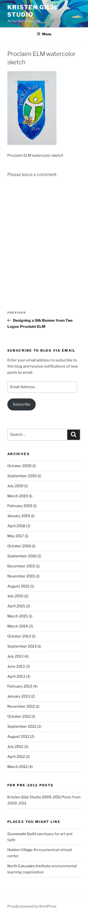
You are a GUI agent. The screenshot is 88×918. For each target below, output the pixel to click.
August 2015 (18, 586)
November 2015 (21, 576)
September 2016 (22, 556)
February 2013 (19, 686)
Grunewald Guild (21, 834)
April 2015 (16, 606)
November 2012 (21, 706)
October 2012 (19, 716)
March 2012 (17, 767)
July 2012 (15, 746)
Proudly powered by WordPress (31, 906)
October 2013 (19, 636)
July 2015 (15, 596)
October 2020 (19, 466)
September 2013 (22, 646)
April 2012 (16, 756)
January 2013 (18, 696)
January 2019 (18, 516)
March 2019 (17, 496)
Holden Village (20, 850)
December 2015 (21, 566)
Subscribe (21, 404)
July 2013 (15, 656)
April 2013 (16, 676)
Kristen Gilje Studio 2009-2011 (34, 797)
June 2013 (16, 666)
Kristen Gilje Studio (32, 11)
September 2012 (21, 726)
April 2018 (16, 526)
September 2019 (22, 476)
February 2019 (19, 506)
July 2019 (15, 486)
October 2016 (19, 546)
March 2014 (17, 626)
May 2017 (15, 536)
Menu (46, 34)
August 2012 (18, 736)
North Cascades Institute (29, 866)
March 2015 (17, 616)
